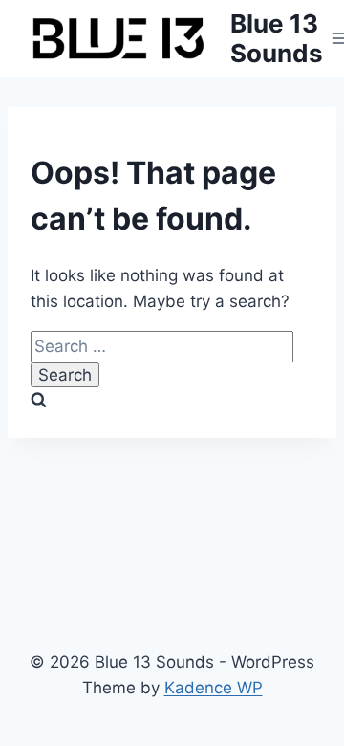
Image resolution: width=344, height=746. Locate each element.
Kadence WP (213, 687)
